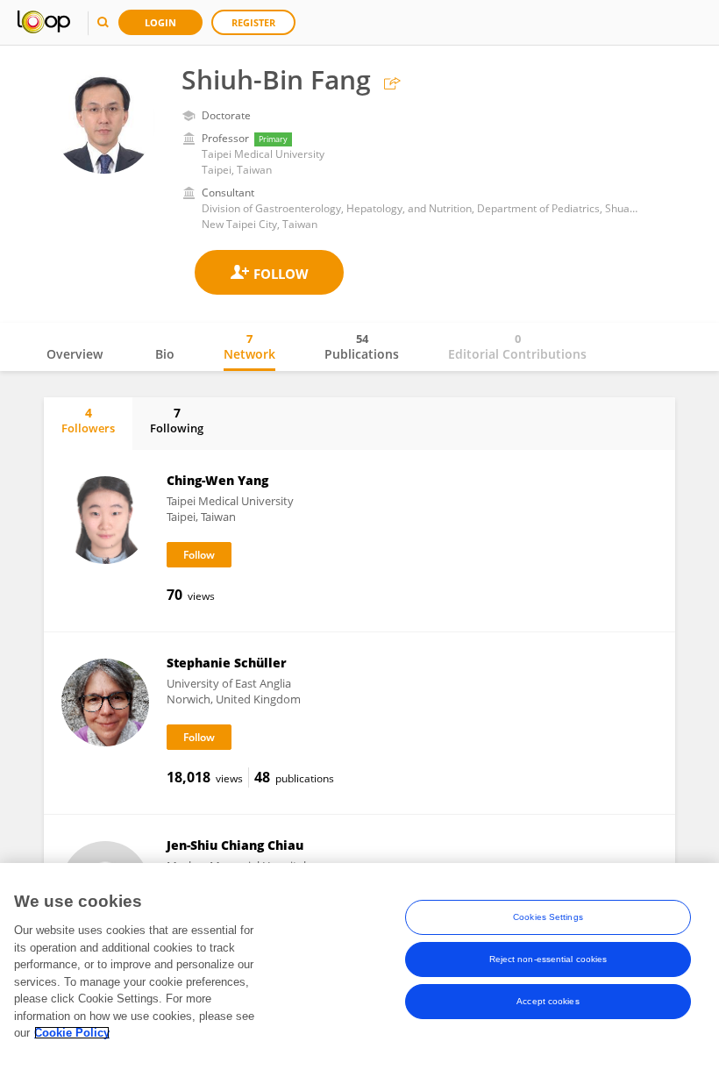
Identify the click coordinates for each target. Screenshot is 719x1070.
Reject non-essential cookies (548, 959)
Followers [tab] (88, 420)
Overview (74, 354)
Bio (164, 354)
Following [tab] (176, 420)
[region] (359, 966)
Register (253, 22)
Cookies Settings (548, 917)
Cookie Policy (72, 1032)
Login (160, 22)
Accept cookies (547, 1001)
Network (249, 346)
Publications (361, 346)
